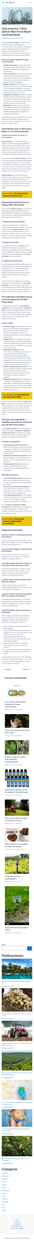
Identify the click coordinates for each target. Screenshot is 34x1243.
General (4, 1193)
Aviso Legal (17, 1222)
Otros (3, 1205)
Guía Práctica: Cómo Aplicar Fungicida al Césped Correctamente (15, 704)
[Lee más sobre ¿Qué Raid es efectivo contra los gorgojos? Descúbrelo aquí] (17, 778)
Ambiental (5, 1179)
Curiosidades (6, 1190)
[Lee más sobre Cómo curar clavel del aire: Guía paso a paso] (17, 721)
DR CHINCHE (10, 2)
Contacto (17, 1224)
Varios (3, 1210)
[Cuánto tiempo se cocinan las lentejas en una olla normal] (17, 1000)
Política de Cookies (17, 1226)
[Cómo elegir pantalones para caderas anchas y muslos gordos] (17, 1118)
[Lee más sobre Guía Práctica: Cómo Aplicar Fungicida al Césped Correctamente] (17, 691)
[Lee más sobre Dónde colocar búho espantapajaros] (17, 864)
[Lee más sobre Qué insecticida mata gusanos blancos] (17, 905)
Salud (3, 1207)
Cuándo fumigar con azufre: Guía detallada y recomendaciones (15, 759)
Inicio (17, 1220)
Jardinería (7, 709)
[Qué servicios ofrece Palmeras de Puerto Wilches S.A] (17, 969)
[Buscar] (29, 948)
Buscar (4, 944)
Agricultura (5, 1173)
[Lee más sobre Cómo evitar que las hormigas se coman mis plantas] (17, 834)
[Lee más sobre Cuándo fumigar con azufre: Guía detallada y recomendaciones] (17, 747)
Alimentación (5, 1176)
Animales (4, 1182)
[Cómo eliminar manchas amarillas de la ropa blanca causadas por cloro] (17, 1090)
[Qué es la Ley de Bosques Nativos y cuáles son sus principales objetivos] (17, 1060)
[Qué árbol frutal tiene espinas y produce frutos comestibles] (17, 1146)
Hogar (3, 1196)
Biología (4, 1184)
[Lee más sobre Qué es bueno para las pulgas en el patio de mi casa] (17, 807)
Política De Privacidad (17, 1228)
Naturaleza (5, 1202)
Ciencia (4, 1187)
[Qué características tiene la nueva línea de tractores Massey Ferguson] (17, 1031)
